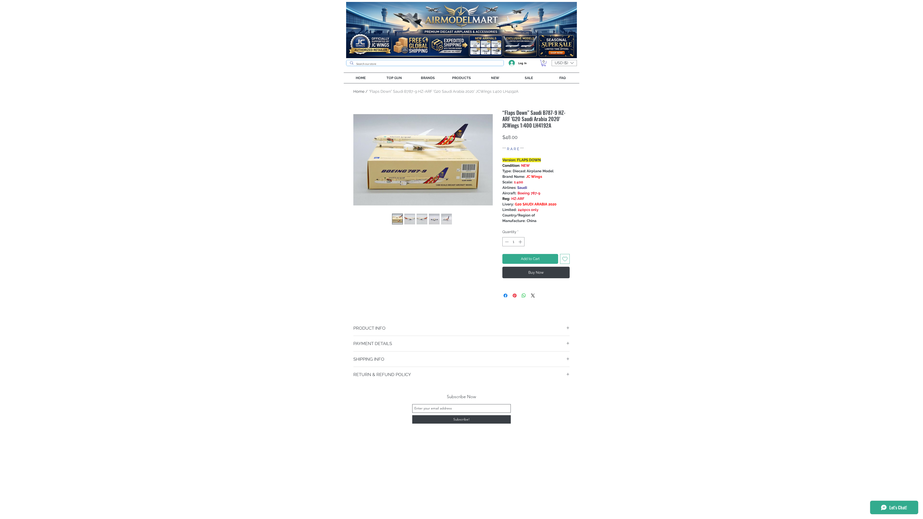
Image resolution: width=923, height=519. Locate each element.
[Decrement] (506, 241)
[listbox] (564, 63)
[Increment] (521, 241)
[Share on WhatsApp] (524, 295)
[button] (544, 63)
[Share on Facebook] (505, 295)
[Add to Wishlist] (565, 259)
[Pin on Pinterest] (515, 295)
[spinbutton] (514, 241)
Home (358, 91)
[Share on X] (533, 295)
